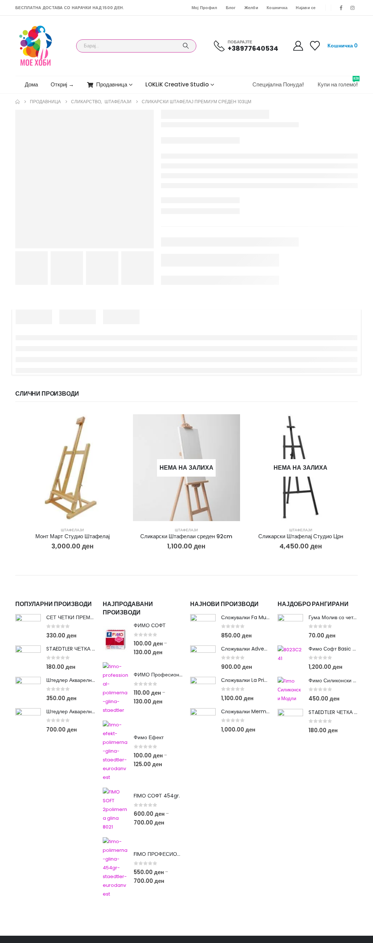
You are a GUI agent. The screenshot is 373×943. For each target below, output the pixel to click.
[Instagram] (352, 7)
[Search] (186, 46)
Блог (231, 8)
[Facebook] (341, 7)
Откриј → (62, 84)
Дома (31, 84)
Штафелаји (72, 530)
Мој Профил (204, 8)
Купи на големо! (338, 82)
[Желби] (315, 46)
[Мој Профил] (298, 46)
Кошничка (277, 8)
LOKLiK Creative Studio (177, 84)
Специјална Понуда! (278, 84)
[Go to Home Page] (17, 101)
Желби (251, 8)
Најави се (305, 8)
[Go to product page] (72, 467)
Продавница (111, 84)
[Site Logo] (35, 46)
